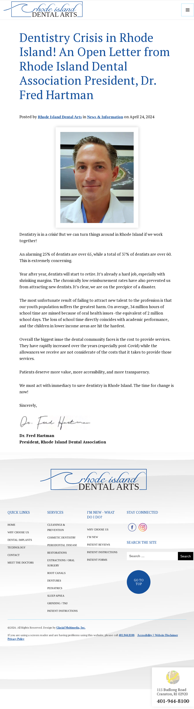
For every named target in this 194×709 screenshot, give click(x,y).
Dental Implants (20, 539)
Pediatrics (54, 588)
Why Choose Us (18, 532)
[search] (152, 556)
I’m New (92, 537)
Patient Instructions (62, 610)
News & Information (105, 117)
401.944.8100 (126, 635)
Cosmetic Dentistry (61, 537)
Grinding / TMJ (57, 603)
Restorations (57, 552)
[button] (187, 10)
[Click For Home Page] (43, 10)
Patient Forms (97, 559)
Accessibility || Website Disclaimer (157, 635)
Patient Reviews (98, 544)
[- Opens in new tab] (132, 527)
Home (11, 524)
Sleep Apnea (55, 595)
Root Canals (56, 573)
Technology (17, 547)
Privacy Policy (16, 639)
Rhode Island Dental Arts (60, 117)
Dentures (54, 580)
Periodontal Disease (62, 545)
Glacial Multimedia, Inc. (70, 627)
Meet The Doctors (21, 562)
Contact (14, 555)
